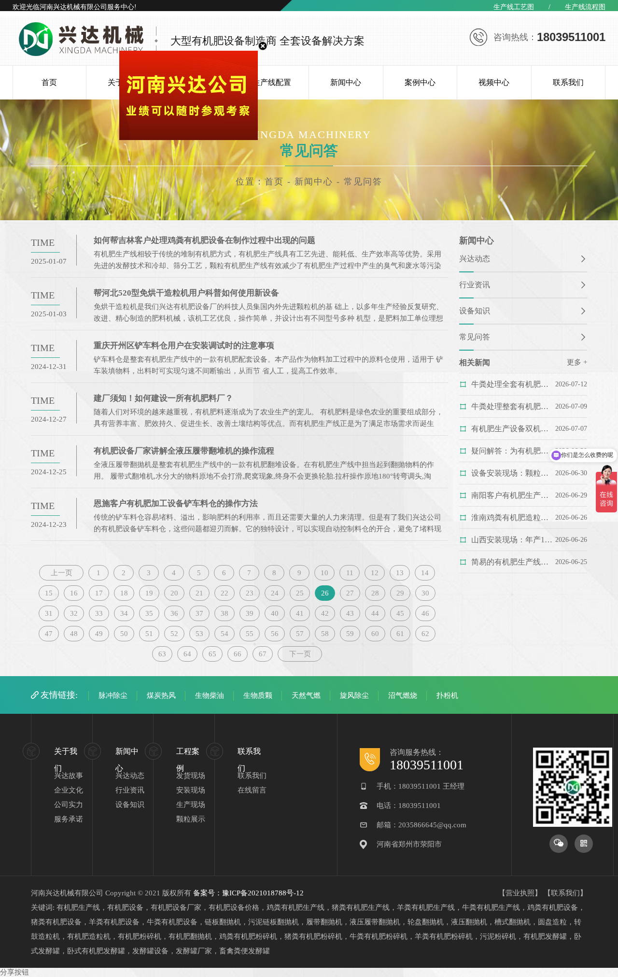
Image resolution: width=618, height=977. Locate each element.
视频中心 (493, 82)
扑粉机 (447, 695)
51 (149, 633)
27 (350, 593)
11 (349, 573)
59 (350, 633)
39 (249, 613)
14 (425, 573)
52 (174, 633)
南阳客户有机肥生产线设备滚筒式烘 (513, 495)
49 (99, 633)
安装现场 (190, 790)
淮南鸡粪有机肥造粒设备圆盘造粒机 (513, 517)
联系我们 (568, 82)
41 (300, 613)
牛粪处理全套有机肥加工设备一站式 (513, 384)
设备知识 (474, 311)
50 (124, 633)
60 (375, 633)
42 (325, 613)
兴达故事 (68, 775)
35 (149, 613)
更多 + (577, 362)
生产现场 (190, 804)
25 (300, 593)
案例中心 (420, 82)
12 (375, 573)
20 (174, 593)
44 (375, 613)
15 (49, 593)
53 (199, 633)
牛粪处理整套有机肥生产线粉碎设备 (513, 406)
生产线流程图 (585, 7)
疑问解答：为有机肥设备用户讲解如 (513, 451)
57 (300, 633)
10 (324, 573)
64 (187, 654)
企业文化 (68, 790)
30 (425, 593)
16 (74, 593)
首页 (49, 82)
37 (199, 613)
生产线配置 (272, 82)
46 (425, 613)
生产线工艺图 (513, 7)
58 (325, 633)
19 (149, 593)
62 (425, 633)
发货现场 (190, 775)
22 (224, 593)
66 (237, 654)
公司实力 (68, 804)
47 (49, 633)
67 (263, 654)
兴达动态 (474, 259)
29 (400, 593)
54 (224, 633)
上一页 (61, 573)
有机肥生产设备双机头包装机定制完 (513, 429)
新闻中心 (345, 82)
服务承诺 (68, 819)
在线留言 (252, 790)
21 (199, 593)
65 (212, 654)
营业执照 (520, 893)
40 (275, 613)
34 (124, 613)
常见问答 (474, 337)
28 (375, 593)
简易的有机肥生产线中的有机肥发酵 (513, 562)
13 (400, 573)
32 (74, 613)
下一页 (300, 654)
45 (400, 613)
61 (400, 633)
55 (249, 633)
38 (224, 613)
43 (350, 613)
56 (275, 633)
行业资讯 (474, 285)
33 (99, 613)
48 (74, 633)
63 (162, 654)
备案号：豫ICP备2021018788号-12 (248, 893)
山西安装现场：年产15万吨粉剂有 (513, 540)
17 (99, 593)
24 (275, 593)
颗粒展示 (190, 819)
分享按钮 (14, 972)
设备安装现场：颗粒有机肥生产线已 (513, 473)
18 (124, 593)
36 (174, 613)
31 (49, 613)
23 (249, 593)
